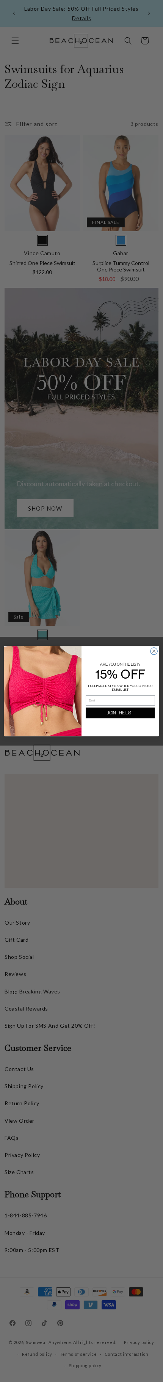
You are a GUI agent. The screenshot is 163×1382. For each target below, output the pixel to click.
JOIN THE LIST (120, 713)
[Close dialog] (153, 650)
